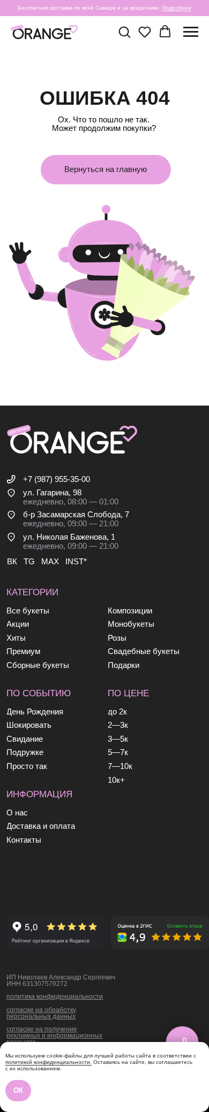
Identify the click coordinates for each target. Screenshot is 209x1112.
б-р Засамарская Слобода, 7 (76, 514)
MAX (50, 561)
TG (29, 561)
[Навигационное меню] (190, 32)
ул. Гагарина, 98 (52, 492)
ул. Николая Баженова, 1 (69, 537)
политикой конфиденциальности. (48, 1062)
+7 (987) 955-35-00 (56, 479)
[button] (124, 31)
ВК (12, 561)
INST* (76, 561)
